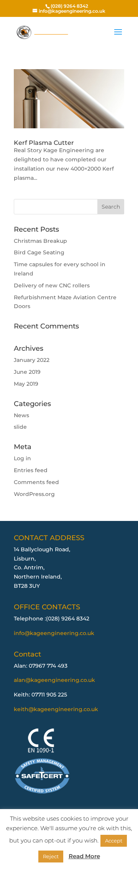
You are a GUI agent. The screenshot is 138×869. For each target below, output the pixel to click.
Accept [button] (113, 840)
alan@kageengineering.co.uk (54, 680)
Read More (84, 856)
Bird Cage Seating (39, 252)
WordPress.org (34, 494)
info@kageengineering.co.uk (54, 633)
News (21, 415)
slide (20, 426)
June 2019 (27, 371)
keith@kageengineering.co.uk (56, 709)
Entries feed (31, 470)
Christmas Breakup (40, 240)
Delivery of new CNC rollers (52, 285)
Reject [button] (51, 856)
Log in (22, 458)
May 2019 (26, 383)
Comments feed (36, 482)
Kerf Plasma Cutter (44, 142)
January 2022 (31, 360)
